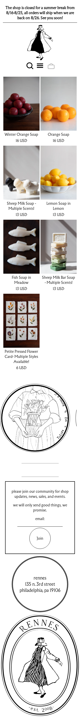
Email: (40, 518)
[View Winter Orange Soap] (21, 104)
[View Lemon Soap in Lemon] (58, 173)
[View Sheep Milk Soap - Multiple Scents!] (21, 173)
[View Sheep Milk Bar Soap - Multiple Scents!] (58, 247)
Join (40, 538)
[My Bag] (51, 66)
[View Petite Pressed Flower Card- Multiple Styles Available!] (21, 321)
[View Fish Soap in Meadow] (21, 247)
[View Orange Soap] (58, 104)
